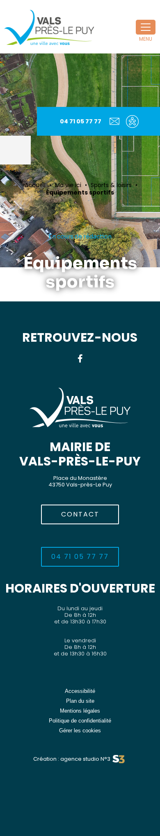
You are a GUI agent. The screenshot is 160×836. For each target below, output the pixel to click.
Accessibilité (80, 691)
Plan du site (80, 701)
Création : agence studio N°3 (71, 759)
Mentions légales (80, 711)
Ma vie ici (68, 185)
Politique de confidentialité (80, 721)
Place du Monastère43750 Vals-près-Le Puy (80, 481)
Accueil (35, 185)
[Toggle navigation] (145, 27)
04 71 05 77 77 (80, 121)
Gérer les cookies (80, 730)
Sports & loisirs (111, 185)
